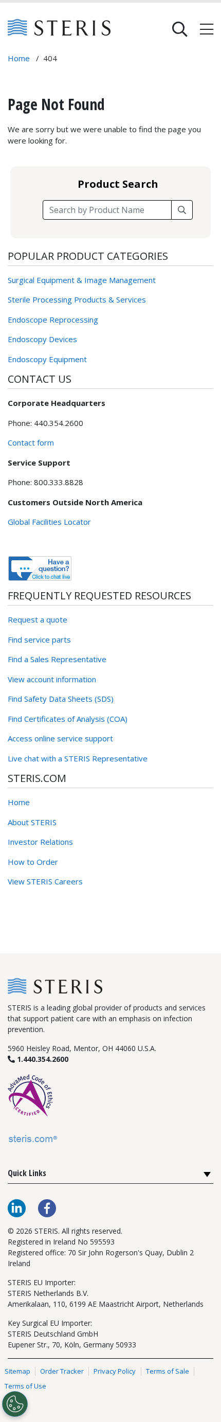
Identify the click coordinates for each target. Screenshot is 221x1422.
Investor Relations (40, 842)
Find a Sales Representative (57, 659)
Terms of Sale (167, 1371)
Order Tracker (62, 1371)
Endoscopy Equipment (47, 359)
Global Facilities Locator (49, 522)
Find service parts (39, 639)
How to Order (33, 862)
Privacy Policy (115, 1371)
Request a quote (37, 619)
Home (19, 802)
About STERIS (32, 822)
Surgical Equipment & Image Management (82, 280)
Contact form (31, 442)
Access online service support (60, 738)
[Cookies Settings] (15, 1404)
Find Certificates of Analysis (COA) (67, 719)
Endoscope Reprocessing (53, 319)
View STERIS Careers (45, 881)
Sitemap (17, 1371)
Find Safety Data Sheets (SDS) (61, 699)
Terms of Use (25, 1386)
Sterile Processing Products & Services (77, 299)
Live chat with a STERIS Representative (78, 758)
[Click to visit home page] (55, 985)
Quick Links (27, 1173)
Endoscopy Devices (42, 339)
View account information (52, 679)
